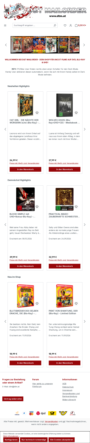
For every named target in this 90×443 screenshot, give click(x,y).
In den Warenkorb (25, 169)
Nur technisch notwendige (34, 440)
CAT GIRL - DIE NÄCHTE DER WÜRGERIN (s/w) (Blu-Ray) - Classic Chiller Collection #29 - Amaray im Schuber (25, 121)
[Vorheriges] (6, 45)
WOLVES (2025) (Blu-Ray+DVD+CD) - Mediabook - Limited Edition (64, 121)
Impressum (67, 390)
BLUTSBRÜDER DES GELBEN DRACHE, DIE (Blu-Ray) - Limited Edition (24, 312)
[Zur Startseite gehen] (45, 11)
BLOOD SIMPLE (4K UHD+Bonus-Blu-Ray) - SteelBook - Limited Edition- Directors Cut (24, 215)
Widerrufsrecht (69, 399)
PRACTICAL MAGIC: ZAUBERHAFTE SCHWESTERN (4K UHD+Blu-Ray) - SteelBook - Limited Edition (64, 215)
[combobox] (32, 25)
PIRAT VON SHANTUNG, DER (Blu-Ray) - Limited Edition (63, 312)
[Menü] (5, 25)
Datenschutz (68, 387)
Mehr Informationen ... (11, 436)
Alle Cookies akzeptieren (61, 440)
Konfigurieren (11, 440)
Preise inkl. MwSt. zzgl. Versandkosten (24, 163)
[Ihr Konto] (70, 25)
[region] (45, 44)
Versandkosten (51, 421)
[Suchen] (55, 25)
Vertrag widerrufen (13, 399)
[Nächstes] (84, 45)
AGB (64, 383)
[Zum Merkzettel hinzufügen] (37, 112)
